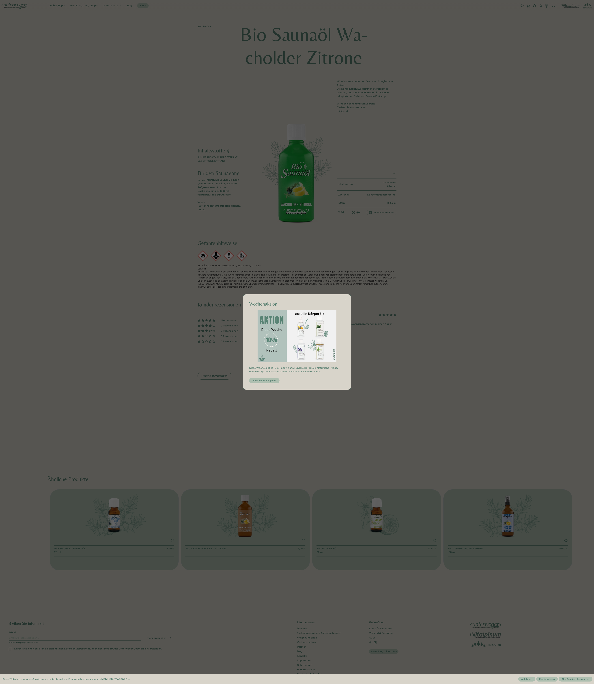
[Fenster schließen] (346, 299)
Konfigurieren (547, 679)
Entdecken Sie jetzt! (264, 380)
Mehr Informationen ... (115, 678)
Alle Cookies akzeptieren (576, 679)
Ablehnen (526, 679)
